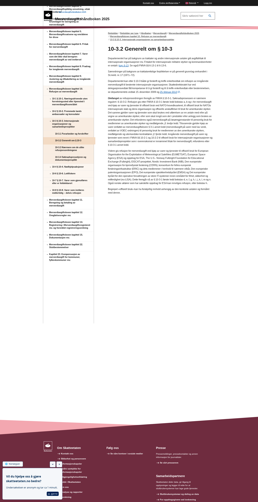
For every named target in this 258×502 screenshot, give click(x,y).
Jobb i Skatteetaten (71, 482)
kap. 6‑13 (124, 65)
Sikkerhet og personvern (73, 458)
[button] (191, 3)
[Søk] (210, 16)
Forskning (66, 497)
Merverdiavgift (160, 33)
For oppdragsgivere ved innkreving (178, 499)
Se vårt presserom (169, 462)
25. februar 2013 (168, 92)
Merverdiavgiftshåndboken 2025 (72, 12)
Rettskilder (113, 33)
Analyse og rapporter (71, 492)
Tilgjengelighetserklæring (74, 477)
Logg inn (208, 3)
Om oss (65, 487)
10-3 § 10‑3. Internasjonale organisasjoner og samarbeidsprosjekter (142, 39)
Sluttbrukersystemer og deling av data (179, 494)
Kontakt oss (148, 3)
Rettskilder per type (129, 33)
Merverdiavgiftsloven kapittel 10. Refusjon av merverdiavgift (138, 36)
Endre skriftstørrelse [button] (168, 3)
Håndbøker (145, 33)
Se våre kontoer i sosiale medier (126, 453)
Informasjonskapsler (71, 464)
